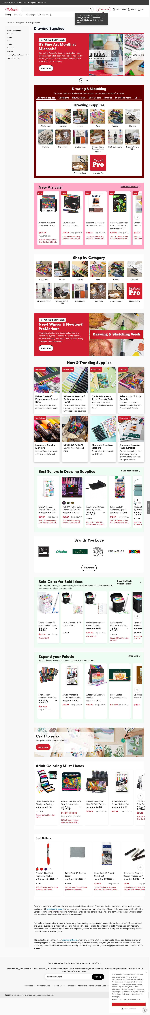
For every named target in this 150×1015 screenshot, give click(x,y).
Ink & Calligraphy (13, 58)
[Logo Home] (12, 9)
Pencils (9, 37)
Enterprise (32, 3)
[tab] (46, 98)
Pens (8, 41)
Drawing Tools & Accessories (17, 55)
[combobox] (55, 9)
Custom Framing (8, 3)
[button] (128, 1009)
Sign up (97, 977)
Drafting (10, 51)
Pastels (9, 44)
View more (89, 568)
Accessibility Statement (45, 995)
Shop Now (46, 68)
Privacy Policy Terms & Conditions (126, 999)
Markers (10, 34)
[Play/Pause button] (81, 80)
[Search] (90, 9)
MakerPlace (21, 3)
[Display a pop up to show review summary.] (104, 513)
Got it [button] (128, 1004)
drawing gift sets (69, 940)
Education (42, 3)
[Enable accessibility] (145, 1010)
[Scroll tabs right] (140, 98)
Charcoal (10, 48)
